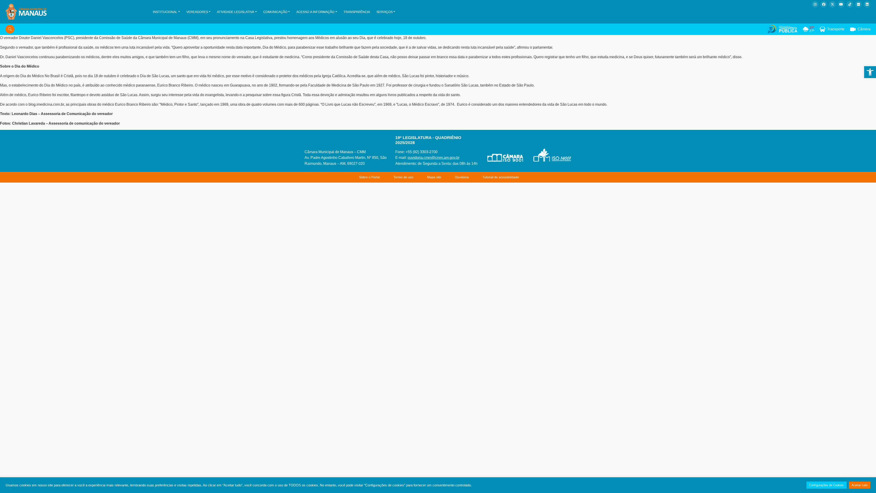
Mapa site (434, 177)
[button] (870, 72)
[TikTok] (849, 4)
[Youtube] (841, 4)
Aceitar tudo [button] (860, 485)
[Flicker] (858, 4)
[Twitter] (832, 4)
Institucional (165, 12)
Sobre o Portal (369, 177)
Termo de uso (403, 177)
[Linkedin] (867, 4)
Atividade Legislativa (235, 12)
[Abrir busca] (9, 29)
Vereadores (197, 12)
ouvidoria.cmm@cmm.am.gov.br (433, 158)
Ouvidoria (462, 177)
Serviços (384, 12)
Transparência (357, 12)
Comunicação (275, 12)
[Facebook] (823, 4)
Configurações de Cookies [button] (826, 485)
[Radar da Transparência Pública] (782, 29)
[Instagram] (815, 4)
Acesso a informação (315, 12)
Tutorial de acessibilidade (500, 177)
